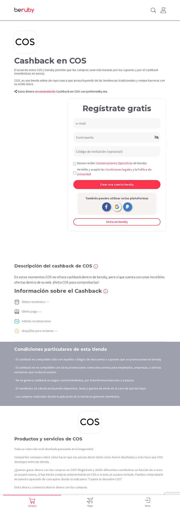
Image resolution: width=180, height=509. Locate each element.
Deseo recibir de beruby (112, 163)
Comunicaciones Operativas (114, 163)
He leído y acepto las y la (114, 171)
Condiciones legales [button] (118, 169)
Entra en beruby (117, 222)
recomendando (45, 91)
